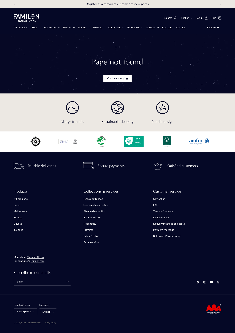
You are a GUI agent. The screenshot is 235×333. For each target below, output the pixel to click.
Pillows (18, 217)
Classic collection (93, 199)
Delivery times (161, 217)
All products (21, 199)
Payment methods (163, 230)
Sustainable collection (95, 205)
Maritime (88, 230)
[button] (36, 27)
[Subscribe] (67, 282)
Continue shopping (117, 78)
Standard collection (94, 211)
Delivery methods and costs (169, 224)
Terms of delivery (163, 211)
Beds (17, 205)
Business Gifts (91, 242)
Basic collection (92, 217)
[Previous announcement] (14, 4)
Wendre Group (35, 257)
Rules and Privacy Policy (166, 236)
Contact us (159, 199)
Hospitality (89, 224)
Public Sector (90, 236)
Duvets (18, 224)
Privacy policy (50, 322)
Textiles (18, 230)
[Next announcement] (220, 4)
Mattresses (20, 211)
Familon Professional (31, 322)
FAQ (155, 205)
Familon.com (37, 261)
